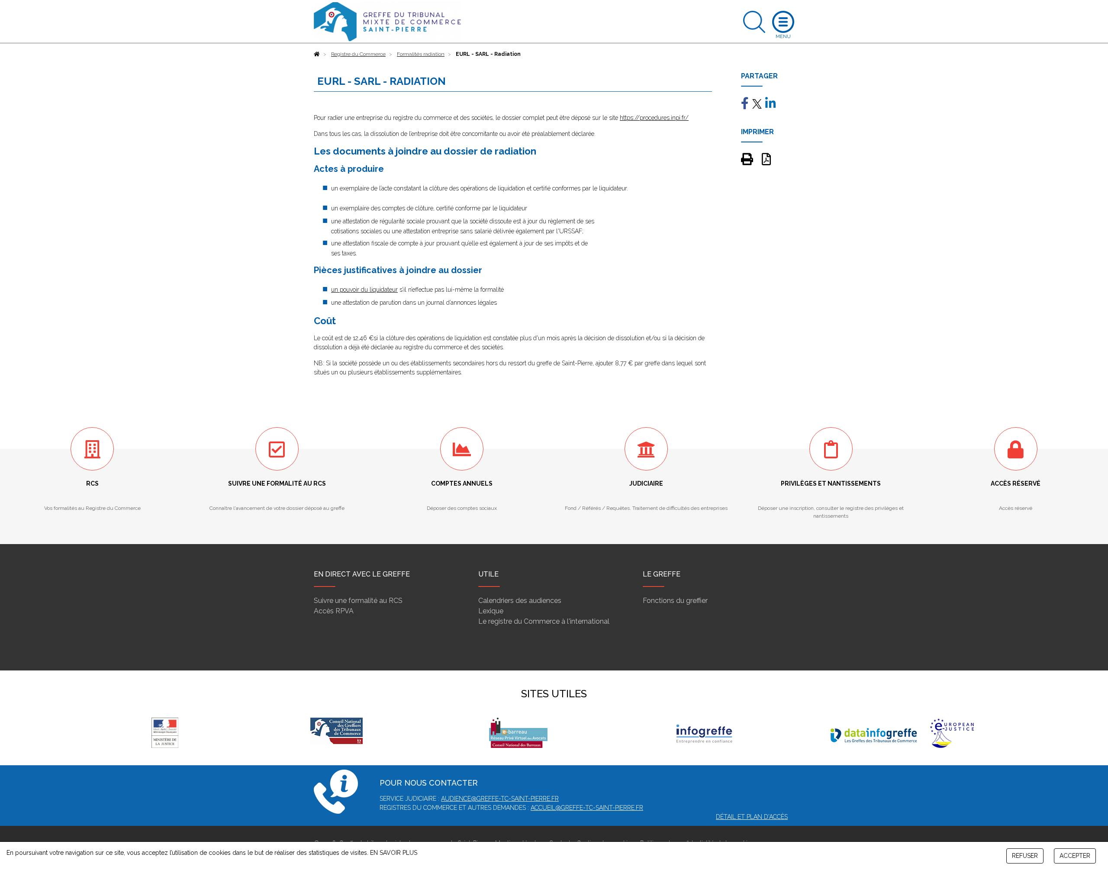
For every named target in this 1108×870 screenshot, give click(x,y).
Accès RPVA (334, 611)
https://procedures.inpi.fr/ (654, 117)
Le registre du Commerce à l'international (543, 621)
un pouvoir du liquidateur (364, 289)
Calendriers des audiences (519, 600)
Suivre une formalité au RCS (358, 600)
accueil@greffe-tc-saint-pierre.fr (587, 807)
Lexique (490, 611)
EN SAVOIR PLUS (393, 852)
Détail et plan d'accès (752, 816)
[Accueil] (317, 54)
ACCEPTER (1075, 855)
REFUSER (1025, 855)
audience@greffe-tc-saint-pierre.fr (500, 798)
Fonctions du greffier (675, 600)
